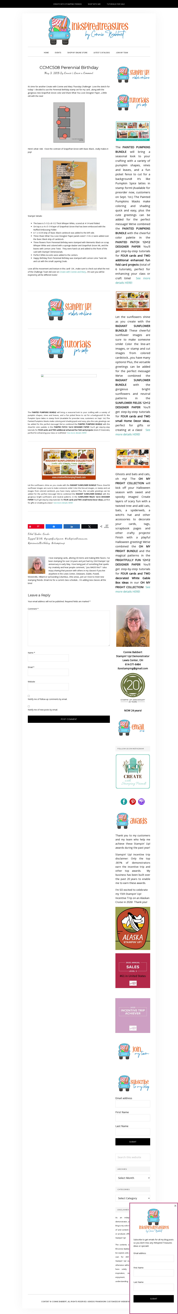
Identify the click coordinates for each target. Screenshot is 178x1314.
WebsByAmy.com (129, 1301)
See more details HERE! (76, 433)
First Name (122, 1112)
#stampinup (58, 543)
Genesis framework (96, 1301)
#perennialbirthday (39, 543)
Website (31, 681)
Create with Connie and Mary (73, 272)
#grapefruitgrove (53, 538)
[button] (134, 50)
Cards (46, 534)
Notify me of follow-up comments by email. (47, 699)
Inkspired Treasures (89, 30)
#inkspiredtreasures (76, 538)
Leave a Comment (83, 73)
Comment (33, 608)
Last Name (121, 1126)
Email (31, 667)
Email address (123, 1098)
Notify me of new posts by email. (43, 709)
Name (31, 652)
